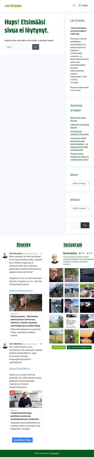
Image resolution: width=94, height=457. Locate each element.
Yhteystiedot (54, 453)
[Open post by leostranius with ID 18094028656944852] (87, 336)
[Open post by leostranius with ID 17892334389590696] (56, 306)
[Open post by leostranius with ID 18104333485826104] (72, 336)
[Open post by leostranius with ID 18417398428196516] (72, 290)
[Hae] (35, 47)
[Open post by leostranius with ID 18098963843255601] (87, 290)
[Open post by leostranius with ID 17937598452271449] (72, 321)
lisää (76, 82)
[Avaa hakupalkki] (74, 5)
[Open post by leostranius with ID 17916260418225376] (56, 290)
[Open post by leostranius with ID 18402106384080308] (72, 306)
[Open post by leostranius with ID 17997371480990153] (56, 275)
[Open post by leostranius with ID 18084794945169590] (87, 306)
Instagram (73, 245)
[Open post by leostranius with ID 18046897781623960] (87, 321)
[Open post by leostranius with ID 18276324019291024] (87, 275)
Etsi (85, 225)
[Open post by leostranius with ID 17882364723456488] (56, 321)
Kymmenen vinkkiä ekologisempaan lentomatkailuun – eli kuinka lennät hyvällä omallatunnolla (79, 144)
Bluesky (24, 245)
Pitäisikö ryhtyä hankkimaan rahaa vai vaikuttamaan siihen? (79, 157)
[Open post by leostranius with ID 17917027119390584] (56, 336)
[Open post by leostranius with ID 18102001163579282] (72, 275)
